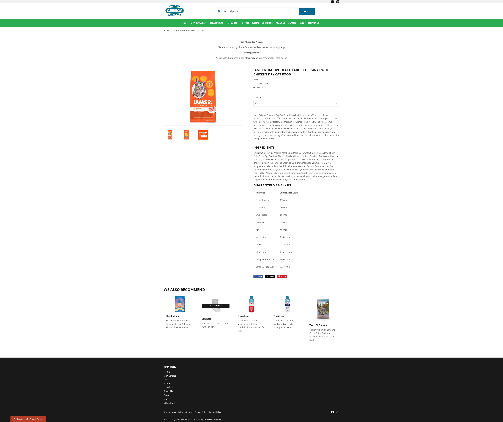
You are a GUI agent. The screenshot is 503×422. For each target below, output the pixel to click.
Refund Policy (215, 412)
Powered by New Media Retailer (207, 419)
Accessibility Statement (182, 412)
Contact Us (313, 23)
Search (309, 11)
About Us (280, 23)
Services (232, 23)
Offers (245, 23)
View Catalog (198, 23)
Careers (292, 23)
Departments (217, 23)
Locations (267, 23)
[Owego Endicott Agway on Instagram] (337, 412)
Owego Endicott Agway (180, 419)
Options (257, 97)
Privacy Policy (201, 412)
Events (255, 23)
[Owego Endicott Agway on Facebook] (332, 412)
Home (185, 23)
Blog (301, 23)
